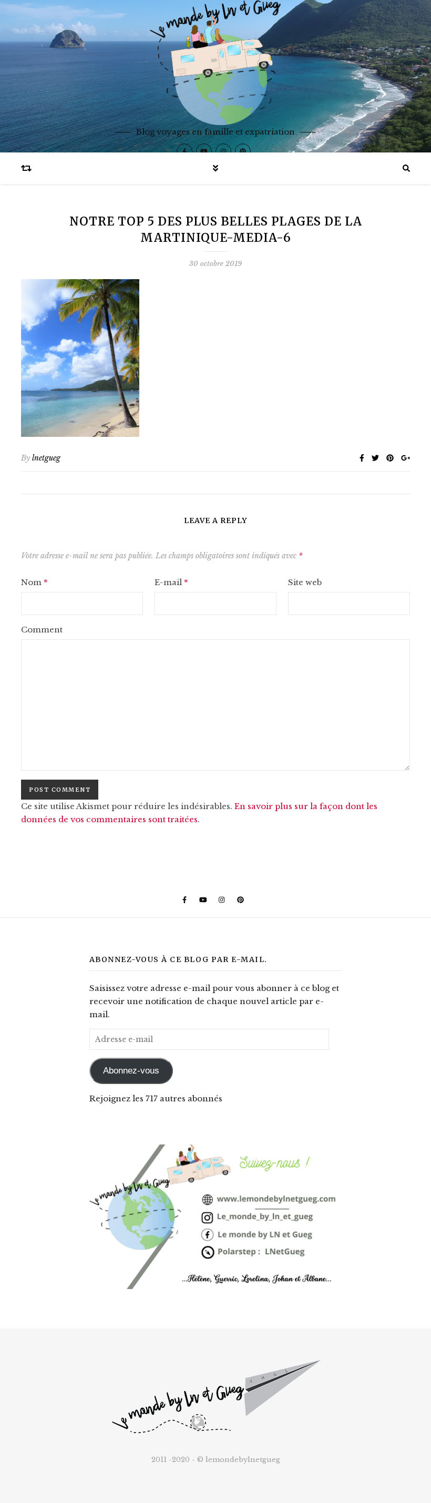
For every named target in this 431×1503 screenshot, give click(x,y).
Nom (34, 582)
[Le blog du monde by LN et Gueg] (215, 76)
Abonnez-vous (131, 1071)
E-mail (171, 582)
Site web (305, 582)
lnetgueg (46, 458)
